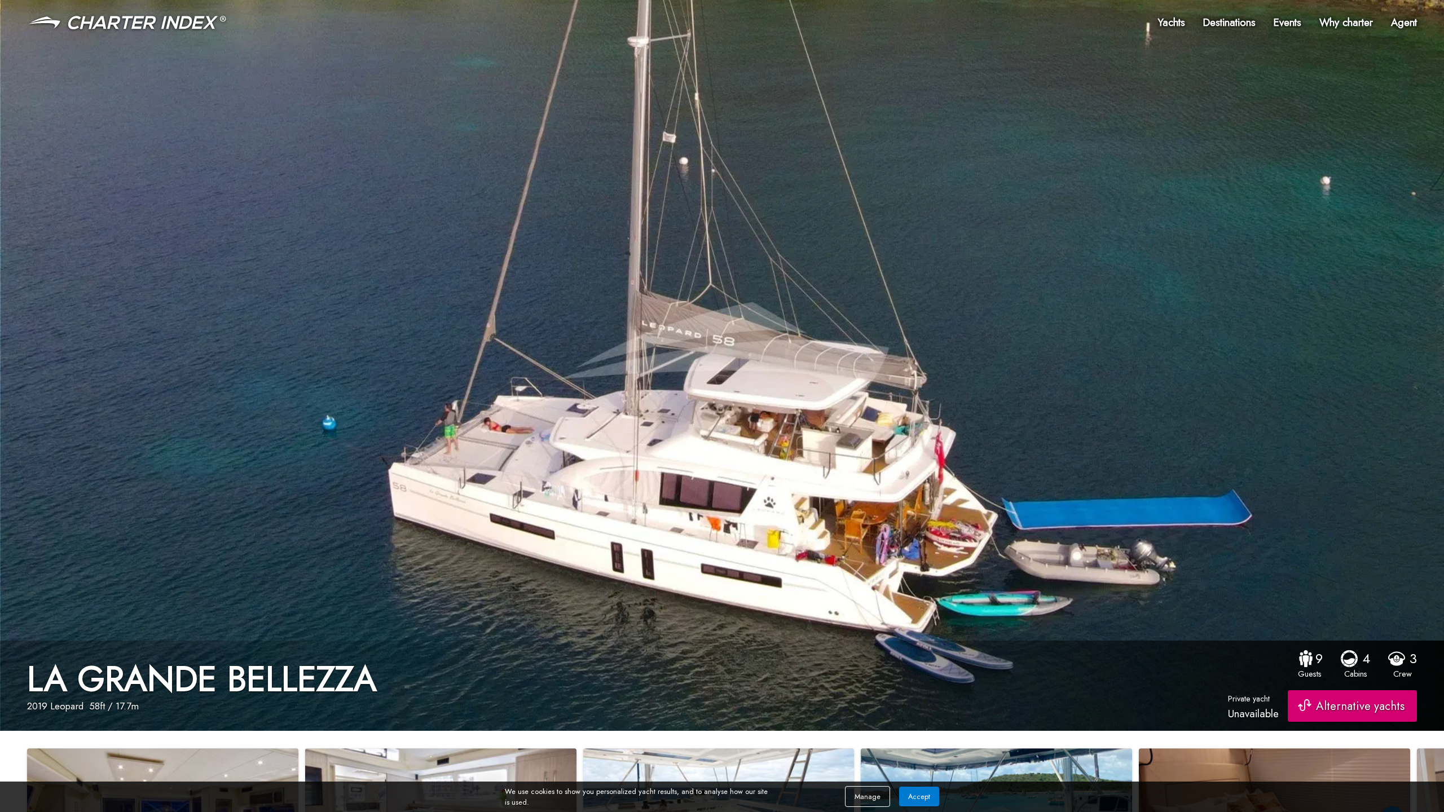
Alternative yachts (1360, 706)
